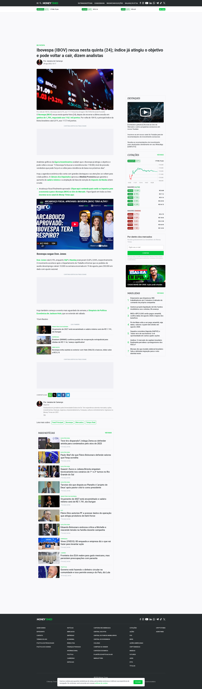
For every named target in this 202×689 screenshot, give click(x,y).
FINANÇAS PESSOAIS (74, 647)
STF (62, 510)
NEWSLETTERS (98, 658)
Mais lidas (134, 293)
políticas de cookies (101, 683)
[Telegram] (157, 3)
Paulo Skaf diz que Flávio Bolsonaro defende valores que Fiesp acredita (86, 456)
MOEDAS (132, 650)
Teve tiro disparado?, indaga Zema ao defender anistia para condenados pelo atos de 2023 (83, 442)
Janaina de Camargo (55, 61)
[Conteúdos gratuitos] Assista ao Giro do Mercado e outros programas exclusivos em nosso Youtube (144, 127)
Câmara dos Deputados (60, 177)
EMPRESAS (70, 635)
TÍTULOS (132, 666)
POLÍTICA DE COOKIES (44, 647)
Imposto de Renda (99, 180)
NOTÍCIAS (70, 628)
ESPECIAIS (70, 662)
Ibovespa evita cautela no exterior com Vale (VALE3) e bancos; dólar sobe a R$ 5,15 (82, 351)
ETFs (131, 662)
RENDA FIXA (71, 643)
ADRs (131, 658)
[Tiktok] (161, 3)
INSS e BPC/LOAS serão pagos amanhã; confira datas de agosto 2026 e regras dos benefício (146, 316)
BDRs (131, 639)
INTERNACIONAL (72, 650)
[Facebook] (140, 3)
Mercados (56, 347)
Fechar (138, 682)
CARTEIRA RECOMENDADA (102, 628)
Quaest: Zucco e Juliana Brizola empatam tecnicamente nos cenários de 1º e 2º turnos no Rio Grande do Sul (85, 472)
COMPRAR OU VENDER (101, 647)
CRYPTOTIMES (160, 628)
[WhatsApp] (154, 3)
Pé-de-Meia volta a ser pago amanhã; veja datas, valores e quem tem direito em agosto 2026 (146, 324)
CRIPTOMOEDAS (135, 647)
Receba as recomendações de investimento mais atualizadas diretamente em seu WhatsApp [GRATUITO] (145, 144)
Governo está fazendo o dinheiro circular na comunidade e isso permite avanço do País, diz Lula (85, 571)
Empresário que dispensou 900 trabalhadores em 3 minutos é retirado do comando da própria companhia (146, 300)
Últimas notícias (85, 3)
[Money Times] (50, 3)
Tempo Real (90, 422)
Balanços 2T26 (131, 3)
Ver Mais (108, 433)
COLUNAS (97, 643)
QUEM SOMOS (41, 628)
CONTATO (40, 635)
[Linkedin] (151, 3)
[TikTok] (161, 619)
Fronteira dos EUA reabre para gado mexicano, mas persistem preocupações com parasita (85, 557)
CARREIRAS (70, 658)
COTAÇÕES (133, 628)
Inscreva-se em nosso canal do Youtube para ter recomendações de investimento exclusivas (145, 136)
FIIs (131, 635)
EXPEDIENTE (41, 631)
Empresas (55, 337)
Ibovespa (41, 45)
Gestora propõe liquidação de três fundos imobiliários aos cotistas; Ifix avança (146, 308)
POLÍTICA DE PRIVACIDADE (45, 643)
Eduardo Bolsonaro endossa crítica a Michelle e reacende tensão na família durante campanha (83, 528)
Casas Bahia (99, 3)
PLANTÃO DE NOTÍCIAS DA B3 (103, 654)
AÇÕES (132, 631)
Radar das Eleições (115, 3)
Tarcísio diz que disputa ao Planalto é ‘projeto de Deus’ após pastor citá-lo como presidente (84, 486)
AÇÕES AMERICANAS (136, 643)
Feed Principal (57, 422)
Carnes (63, 553)
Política (64, 567)
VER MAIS (160, 155)
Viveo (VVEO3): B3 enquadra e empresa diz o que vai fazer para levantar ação (86, 542)
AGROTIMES (160, 631)
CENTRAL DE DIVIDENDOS (102, 639)
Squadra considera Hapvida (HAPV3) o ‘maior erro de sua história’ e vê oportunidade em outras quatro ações (145, 333)
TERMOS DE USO (42, 639)
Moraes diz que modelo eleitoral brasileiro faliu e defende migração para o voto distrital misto (146, 351)
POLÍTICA (70, 654)
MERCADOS (70, 631)
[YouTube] (146, 3)
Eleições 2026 (65, 438)
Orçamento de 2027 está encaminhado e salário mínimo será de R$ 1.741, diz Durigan (82, 330)
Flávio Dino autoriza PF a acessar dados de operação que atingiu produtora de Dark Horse (86, 514)
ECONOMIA (70, 639)
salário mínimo (53, 180)
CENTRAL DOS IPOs (100, 631)
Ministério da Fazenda (60, 326)
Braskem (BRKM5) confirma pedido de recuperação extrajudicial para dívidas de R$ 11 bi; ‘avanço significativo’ (80, 340)
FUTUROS (133, 654)
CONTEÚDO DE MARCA (101, 650)
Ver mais (160, 293)
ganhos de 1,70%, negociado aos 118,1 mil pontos (58, 118)
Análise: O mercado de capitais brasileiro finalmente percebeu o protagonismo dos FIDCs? (146, 342)
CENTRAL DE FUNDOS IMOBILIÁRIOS (105, 635)
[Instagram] (143, 3)
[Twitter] (164, 3)
